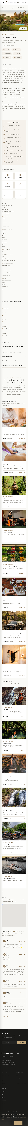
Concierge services (20, 1078)
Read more (4, 115)
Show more (5, 1016)
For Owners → (5, 1103)
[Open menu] (3, 2)
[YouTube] (11, 1111)
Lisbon (3, 1078)
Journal (3, 1097)
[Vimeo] (14, 1111)
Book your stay (19, 1072)
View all (23, 28)
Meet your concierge (21, 1083)
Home (3, 7)
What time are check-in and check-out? (12, 352)
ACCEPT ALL (18, 1123)
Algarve (3, 1083)
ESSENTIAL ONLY (7, 1123)
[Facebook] (20, 1111)
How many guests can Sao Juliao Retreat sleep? (12, 347)
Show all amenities (7, 296)
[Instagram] (8, 1111)
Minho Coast (12, 7)
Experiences (19, 1075)
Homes (7, 7)
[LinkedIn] (17, 1111)
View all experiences (6, 892)
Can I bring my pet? (7, 356)
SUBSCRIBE (22, 1042)
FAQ (3, 1094)
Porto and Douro (6, 1075)
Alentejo (4, 1080)
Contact (4, 1100)
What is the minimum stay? (9, 361)
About (3, 1091)
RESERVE (24, 2)
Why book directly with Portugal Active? (12, 365)
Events (17, 1080)
